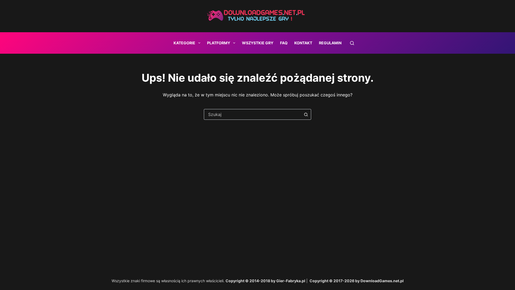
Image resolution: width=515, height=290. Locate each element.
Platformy (218, 43)
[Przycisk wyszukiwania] (306, 114)
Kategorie (184, 43)
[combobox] (252, 114)
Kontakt (303, 43)
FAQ (284, 43)
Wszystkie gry (257, 43)
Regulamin (330, 43)
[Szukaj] (352, 43)
